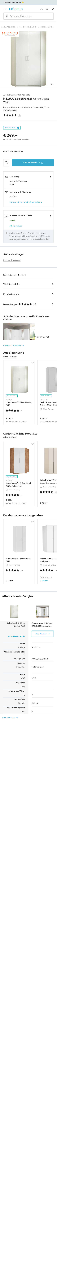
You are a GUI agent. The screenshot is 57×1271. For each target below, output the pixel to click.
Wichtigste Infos (11, 284)
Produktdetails (11, 294)
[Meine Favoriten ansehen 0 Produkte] (47, 9)
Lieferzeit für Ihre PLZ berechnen (26, 202)
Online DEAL (10, 128)
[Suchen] (6, 16)
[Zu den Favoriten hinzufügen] (6, 162)
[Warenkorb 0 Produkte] (52, 9)
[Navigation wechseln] (4, 9)
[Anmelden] (41, 9)
